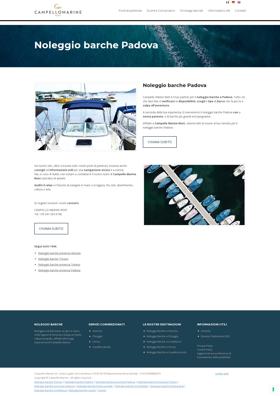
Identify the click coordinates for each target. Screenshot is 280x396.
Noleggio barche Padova (79, 382)
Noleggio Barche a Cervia (161, 347)
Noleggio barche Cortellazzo (50, 390)
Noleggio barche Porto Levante (95, 386)
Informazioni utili (219, 10)
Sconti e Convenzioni (161, 10)
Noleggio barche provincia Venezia (59, 253)
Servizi (102, 390)
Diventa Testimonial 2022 (215, 336)
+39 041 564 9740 (50, 214)
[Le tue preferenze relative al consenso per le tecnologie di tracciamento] (273, 389)
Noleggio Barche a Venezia (162, 331)
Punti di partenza (130, 10)
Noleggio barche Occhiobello (131, 386)
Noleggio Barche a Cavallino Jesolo (166, 352)
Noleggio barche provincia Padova (59, 270)
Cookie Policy (204, 349)
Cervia (96, 341)
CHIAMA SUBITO (160, 142)
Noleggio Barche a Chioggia (162, 336)
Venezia (97, 331)
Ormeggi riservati (191, 10)
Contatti (240, 10)
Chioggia (97, 336)
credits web (222, 373)
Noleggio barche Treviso (53, 259)
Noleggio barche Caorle (82, 390)
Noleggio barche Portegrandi (167, 386)
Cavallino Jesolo (101, 347)
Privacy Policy (205, 345)
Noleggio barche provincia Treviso (59, 264)
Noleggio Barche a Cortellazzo (164, 341)
